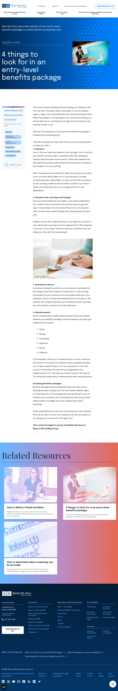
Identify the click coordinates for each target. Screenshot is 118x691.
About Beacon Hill (14, 111)
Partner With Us (105, 6)
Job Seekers (10, 155)
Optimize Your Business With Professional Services (95, 13)
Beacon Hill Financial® (36, 610)
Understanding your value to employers (84, 652)
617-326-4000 (10, 619)
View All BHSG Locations (8, 614)
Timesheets (91, 607)
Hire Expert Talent (41, 13)
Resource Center (14, 115)
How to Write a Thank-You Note (25, 507)
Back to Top (15, 165)
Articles (8, 132)
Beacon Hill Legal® (35, 622)
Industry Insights (64, 627)
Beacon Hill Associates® (37, 607)
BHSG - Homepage (65, 607)
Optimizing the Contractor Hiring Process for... (45, 657)
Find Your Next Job (62, 13)
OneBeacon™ (33, 632)
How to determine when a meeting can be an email (30, 563)
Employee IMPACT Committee (69, 610)
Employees (10, 147)
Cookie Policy (90, 675)
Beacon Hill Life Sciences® (38, 625)
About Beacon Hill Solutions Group (15, 13)
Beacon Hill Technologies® (38, 629)
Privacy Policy (79, 675)
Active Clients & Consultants (75, 6)
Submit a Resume (42, 675)
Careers (55, 6)
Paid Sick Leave (109, 617)
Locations (42, 6)
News (60, 620)
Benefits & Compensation (11, 137)
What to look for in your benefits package (43, 652)
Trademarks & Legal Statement (60, 675)
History (60, 617)
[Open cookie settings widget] (4, 687)
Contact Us (11, 120)
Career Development (10, 142)
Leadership (62, 613)
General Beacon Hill (13, 151)
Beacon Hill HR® (34, 619)
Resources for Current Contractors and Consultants (17, 675)
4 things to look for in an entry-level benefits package (87, 509)
